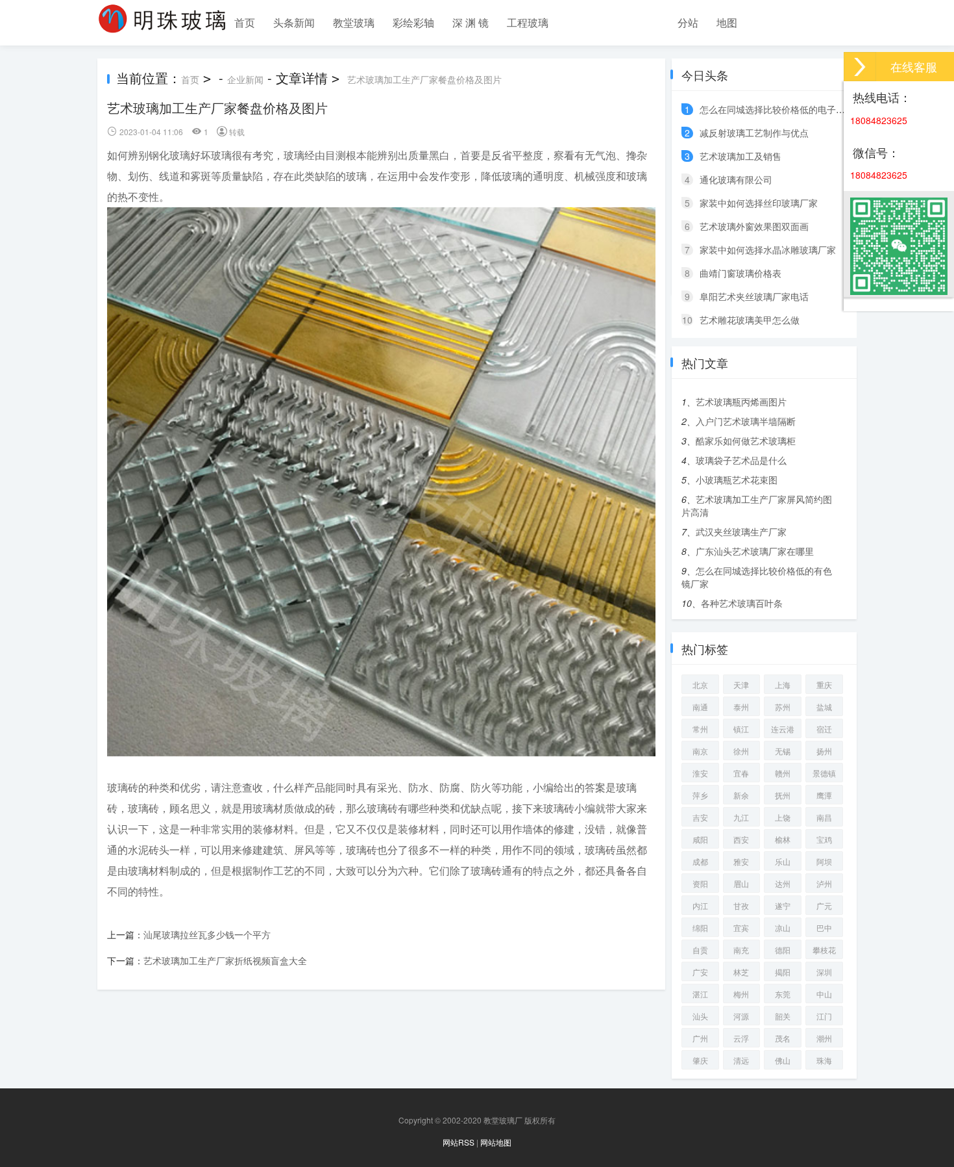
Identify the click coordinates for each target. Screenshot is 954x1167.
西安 (741, 839)
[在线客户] (860, 66)
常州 (700, 728)
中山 (824, 993)
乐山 (782, 861)
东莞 (782, 993)
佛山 (782, 1060)
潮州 (824, 1038)
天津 (741, 684)
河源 (741, 1015)
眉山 (741, 883)
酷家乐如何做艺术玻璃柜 (746, 440)
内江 (700, 905)
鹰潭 (824, 795)
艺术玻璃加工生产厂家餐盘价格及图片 (424, 79)
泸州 (824, 883)
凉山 (782, 927)
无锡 (782, 750)
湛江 (700, 993)
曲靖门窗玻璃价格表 (740, 272)
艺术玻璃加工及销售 (740, 155)
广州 (700, 1038)
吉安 (700, 817)
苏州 (782, 706)
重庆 (824, 684)
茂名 (782, 1038)
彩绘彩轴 (413, 22)
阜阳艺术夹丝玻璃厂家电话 (754, 296)
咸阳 (700, 839)
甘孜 (741, 905)
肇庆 (700, 1060)
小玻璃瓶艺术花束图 (736, 479)
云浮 (741, 1038)
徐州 (741, 750)
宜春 (741, 772)
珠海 (824, 1060)
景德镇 (824, 772)
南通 (700, 706)
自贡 (700, 949)
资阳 (700, 883)
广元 (824, 905)
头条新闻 (294, 22)
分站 (688, 22)
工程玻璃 (527, 22)
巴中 (824, 927)
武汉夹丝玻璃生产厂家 (741, 531)
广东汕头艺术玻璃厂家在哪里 (755, 551)
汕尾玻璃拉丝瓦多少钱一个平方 (207, 934)
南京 (700, 750)
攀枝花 (824, 949)
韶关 (782, 1015)
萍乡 (700, 795)
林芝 (741, 971)
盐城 (824, 706)
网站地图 (495, 1142)
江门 (824, 1015)
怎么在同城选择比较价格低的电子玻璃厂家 (786, 109)
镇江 (741, 728)
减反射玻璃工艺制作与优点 (754, 132)
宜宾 (741, 927)
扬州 (824, 750)
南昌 (824, 817)
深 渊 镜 (470, 22)
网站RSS (458, 1142)
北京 (700, 684)
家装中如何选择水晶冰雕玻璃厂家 (768, 249)
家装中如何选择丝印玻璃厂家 (759, 202)
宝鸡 (824, 839)
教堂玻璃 (353, 22)
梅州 (741, 993)
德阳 (782, 949)
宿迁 (824, 728)
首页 (244, 22)
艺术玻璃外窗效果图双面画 (754, 226)
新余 (741, 795)
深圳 (824, 971)
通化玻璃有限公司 (736, 179)
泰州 (741, 706)
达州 (782, 883)
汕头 (700, 1015)
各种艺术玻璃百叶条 (742, 602)
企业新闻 (245, 79)
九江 (741, 817)
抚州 (782, 795)
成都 (700, 861)
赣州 (782, 772)
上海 (782, 684)
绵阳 (700, 927)
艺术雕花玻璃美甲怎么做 (750, 319)
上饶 (782, 817)
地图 (726, 22)
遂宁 (782, 905)
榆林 (782, 839)
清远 (741, 1060)
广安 (700, 971)
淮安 (700, 772)
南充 (741, 949)
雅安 (741, 861)
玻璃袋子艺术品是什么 (741, 460)
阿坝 (824, 861)
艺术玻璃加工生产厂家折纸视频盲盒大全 (225, 960)
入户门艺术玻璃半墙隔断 (746, 421)
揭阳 (782, 971)
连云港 (782, 728)
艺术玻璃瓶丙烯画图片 (741, 401)
